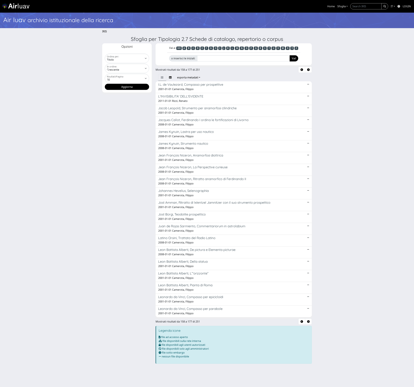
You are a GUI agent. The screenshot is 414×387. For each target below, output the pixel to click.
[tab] (162, 77)
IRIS (104, 31)
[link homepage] (17, 6)
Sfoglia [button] (341, 6)
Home (331, 6)
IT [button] (392, 6)
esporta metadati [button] (187, 77)
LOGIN (407, 6)
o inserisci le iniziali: (183, 58)
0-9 (179, 48)
